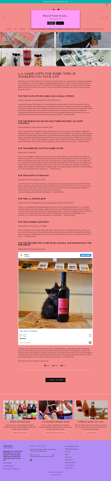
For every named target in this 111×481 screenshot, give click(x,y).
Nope (60, 23)
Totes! (51, 23)
